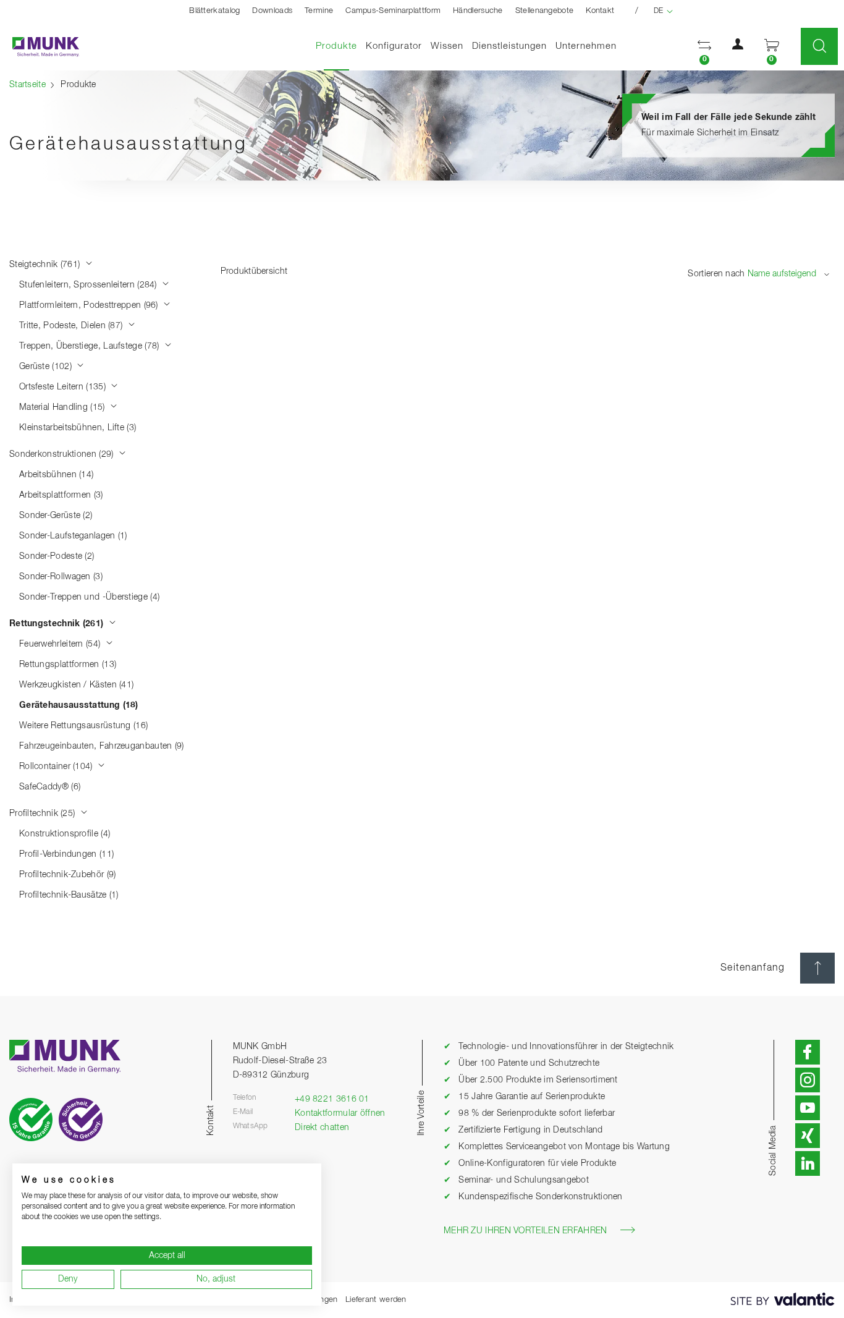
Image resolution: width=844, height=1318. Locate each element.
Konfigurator (394, 46)
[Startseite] (39, 46)
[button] (704, 46)
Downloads (272, 11)
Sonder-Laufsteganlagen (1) (73, 536)
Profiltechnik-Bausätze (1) (69, 895)
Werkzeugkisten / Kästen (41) (76, 685)
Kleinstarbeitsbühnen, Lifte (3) (77, 427)
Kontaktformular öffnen (340, 1113)
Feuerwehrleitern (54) (61, 644)
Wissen (447, 46)
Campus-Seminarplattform (393, 11)
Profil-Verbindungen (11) (66, 854)
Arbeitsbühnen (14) (56, 474)
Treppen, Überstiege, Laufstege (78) (90, 346)
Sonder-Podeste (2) (56, 556)
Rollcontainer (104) (57, 766)
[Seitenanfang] (817, 968)
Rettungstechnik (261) (57, 623)
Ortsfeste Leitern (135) (63, 387)
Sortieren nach (716, 274)
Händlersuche (478, 11)
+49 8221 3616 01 (332, 1099)
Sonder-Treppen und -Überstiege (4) (89, 597)
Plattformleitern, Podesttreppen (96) (90, 305)
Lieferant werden (376, 1300)
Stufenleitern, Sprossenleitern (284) (89, 285)
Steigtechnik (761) (46, 264)
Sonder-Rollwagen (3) (61, 576)
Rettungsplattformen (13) (67, 664)
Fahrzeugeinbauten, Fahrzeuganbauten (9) (101, 746)
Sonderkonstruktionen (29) (62, 454)
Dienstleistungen (509, 46)
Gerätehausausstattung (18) (78, 705)
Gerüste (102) (46, 366)
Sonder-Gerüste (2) (55, 515)
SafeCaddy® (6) (49, 787)
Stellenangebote (544, 11)
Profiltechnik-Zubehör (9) (67, 874)
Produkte (338, 46)
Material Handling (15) (63, 407)
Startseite (27, 84)
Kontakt (600, 11)
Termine (319, 11)
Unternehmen (586, 46)
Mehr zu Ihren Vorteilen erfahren (525, 1231)
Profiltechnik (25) (43, 813)
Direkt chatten (322, 1127)
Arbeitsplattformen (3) (61, 495)
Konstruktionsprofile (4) (64, 834)
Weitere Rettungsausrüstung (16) (83, 725)
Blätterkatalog (214, 11)
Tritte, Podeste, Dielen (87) (72, 325)
